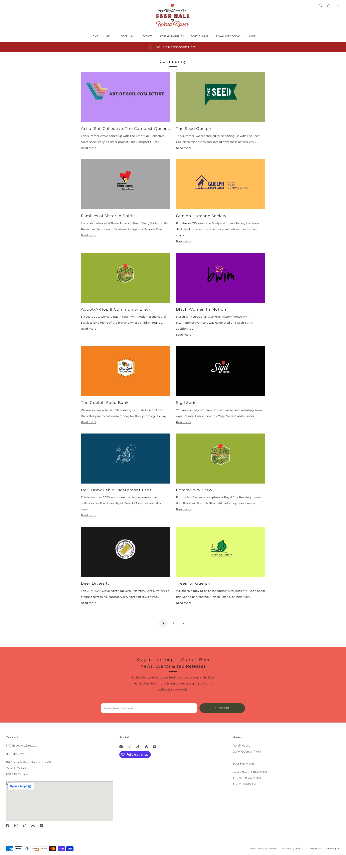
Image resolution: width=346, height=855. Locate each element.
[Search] (320, 6)
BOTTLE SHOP (200, 36)
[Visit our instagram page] (16, 825)
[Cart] (329, 6)
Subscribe (222, 708)
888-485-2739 (15, 754)
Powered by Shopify (292, 848)
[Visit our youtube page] (41, 825)
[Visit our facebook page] (7, 825)
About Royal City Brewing (263, 848)
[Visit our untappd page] (33, 825)
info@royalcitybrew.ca (21, 745)
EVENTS (147, 36)
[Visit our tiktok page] (24, 825)
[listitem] (173, 47)
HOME (95, 36)
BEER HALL (128, 36)
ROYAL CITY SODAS (228, 36)
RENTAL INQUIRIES (172, 36)
